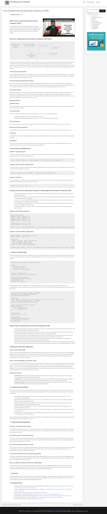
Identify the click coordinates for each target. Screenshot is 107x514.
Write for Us (44, 509)
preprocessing (42, 113)
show (21, 14)
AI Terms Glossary (90, 2)
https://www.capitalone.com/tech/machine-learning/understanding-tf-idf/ (55, 495)
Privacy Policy (57, 509)
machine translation (18, 366)
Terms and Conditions (65, 509)
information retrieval (32, 97)
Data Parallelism (95, 25)
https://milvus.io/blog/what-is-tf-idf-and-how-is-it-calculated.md (49, 497)
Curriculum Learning (96, 24)
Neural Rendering (95, 21)
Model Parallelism (95, 27)
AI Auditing (94, 18)
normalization (34, 406)
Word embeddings (13, 363)
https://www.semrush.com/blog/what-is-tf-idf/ (52, 494)
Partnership (50, 509)
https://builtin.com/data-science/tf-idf (34, 498)
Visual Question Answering (97, 23)
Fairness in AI (94, 15)
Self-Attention (94, 28)
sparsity (45, 379)
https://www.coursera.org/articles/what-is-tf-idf (37, 492)
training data (55, 285)
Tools (84, 2)
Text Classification (18, 200)
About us (98, 2)
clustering (23, 97)
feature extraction (34, 181)
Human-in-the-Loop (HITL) (96, 17)
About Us (39, 509)
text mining (26, 181)
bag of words (38, 399)
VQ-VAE (93, 20)
